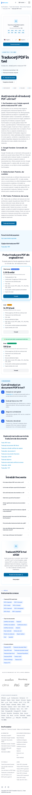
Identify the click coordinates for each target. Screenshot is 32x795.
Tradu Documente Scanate (7, 764)
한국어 (15, 706)
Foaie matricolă (7, 631)
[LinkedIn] (2, 787)
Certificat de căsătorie (9, 624)
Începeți (16, 296)
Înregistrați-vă (9, 394)
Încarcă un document (15, 574)
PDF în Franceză (18, 602)
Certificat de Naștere (22, 740)
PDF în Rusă (7, 611)
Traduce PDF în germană (23, 768)
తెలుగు (11, 715)
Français (15, 702)
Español (29, 700)
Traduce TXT (7, 662)
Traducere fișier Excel (9, 653)
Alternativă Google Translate (8, 737)
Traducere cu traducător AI (7, 772)
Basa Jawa (3, 706)
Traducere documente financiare (10, 454)
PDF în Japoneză (16, 611)
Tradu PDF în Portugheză (23, 771)
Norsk (18, 709)
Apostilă (11, 637)
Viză (5, 637)
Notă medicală (20, 757)
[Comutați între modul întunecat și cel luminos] (15, 2)
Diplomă (18, 627)
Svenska (3, 715)
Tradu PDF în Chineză (22, 773)
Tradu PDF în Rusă (21, 777)
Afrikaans (3, 698)
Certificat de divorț (22, 624)
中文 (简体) (24, 717)
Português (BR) (9, 711)
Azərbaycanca (14, 698)
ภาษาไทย (16, 715)
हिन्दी (28, 702)
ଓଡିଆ (22, 709)
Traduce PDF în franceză (23, 766)
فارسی (6, 702)
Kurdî (19, 706)
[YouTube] (8, 787)
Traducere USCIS (21, 735)
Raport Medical (20, 737)
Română (24, 711)
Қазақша (10, 706)
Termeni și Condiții (11, 729)
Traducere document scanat (21, 650)
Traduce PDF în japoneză (23, 775)
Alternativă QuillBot (5, 751)
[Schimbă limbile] (16, 39)
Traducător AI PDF (6, 456)
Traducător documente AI (8, 451)
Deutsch (18, 700)
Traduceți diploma (6, 459)
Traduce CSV (18, 659)
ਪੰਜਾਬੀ (26, 709)
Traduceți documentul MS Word (10, 445)
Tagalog (28, 715)
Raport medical (20, 634)
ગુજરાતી (20, 702)
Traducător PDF (5, 247)
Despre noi (3, 729)
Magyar (8, 704)
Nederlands (12, 709)
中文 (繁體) (3, 719)
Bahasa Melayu (5, 709)
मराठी (28, 706)
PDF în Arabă (7, 605)
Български (22, 698)
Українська (8, 717)
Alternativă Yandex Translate (8, 743)
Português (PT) (17, 711)
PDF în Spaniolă (8, 602)
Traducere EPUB (8, 656)
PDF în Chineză (16, 605)
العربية (8, 698)
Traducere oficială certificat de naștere (12, 448)
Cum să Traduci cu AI (6, 774)
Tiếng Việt (18, 717)
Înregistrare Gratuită (8, 82)
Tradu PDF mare (5, 442)
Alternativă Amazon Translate (8, 746)
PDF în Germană (8, 608)
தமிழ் (8, 715)
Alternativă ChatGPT (6, 735)
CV (17, 755)
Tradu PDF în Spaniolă (22, 764)
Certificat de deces (8, 627)
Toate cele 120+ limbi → (22, 779)
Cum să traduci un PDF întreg (8, 770)
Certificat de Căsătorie (22, 742)
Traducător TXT (5, 468)
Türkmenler (22, 715)
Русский (3, 713)
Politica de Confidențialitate (23, 729)
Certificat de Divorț (21, 744)
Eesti (2, 702)
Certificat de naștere (9, 621)
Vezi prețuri (16, 579)
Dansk (13, 700)
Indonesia (13, 704)
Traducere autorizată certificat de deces (12, 462)
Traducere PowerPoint (22, 653)
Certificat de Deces (21, 746)
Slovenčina (9, 713)
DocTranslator (6, 727)
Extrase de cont (18, 631)
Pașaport (19, 621)
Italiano (19, 704)
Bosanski (3, 700)
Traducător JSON (6, 465)
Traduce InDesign (8, 659)
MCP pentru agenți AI (6, 777)
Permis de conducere (9, 634)
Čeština (8, 700)
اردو (14, 717)
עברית (24, 702)
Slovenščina (16, 713)
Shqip (21, 713)
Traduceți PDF (7, 647)
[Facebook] (5, 787)
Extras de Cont (20, 753)
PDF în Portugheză (18, 608)
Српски (26, 713)
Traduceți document (10, 77)
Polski (2, 711)
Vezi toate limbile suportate (8, 238)
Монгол (23, 706)
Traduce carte (17, 656)
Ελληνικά (23, 700)
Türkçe (3, 717)
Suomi (10, 702)
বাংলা (27, 698)
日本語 (23, 704)
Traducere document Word (19, 647)
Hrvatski (3, 704)
